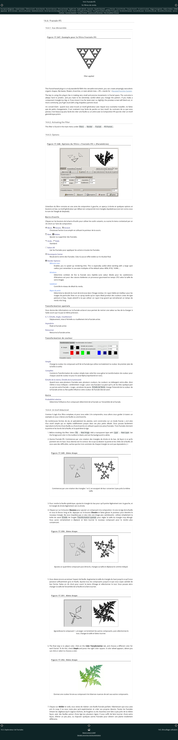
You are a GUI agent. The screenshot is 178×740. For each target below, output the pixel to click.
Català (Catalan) (20, 9)
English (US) (72, 9)
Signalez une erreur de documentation (89, 735)
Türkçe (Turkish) (82, 13)
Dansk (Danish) (40, 9)
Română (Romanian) (126, 11)
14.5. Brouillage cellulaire (167, 730)
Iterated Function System (122, 91)
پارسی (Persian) (110, 9)
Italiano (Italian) (168, 9)
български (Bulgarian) (7, 9)
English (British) (81, 9)
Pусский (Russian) (138, 11)
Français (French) (131, 9)
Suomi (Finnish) (121, 9)
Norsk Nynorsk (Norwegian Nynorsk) (55, 11)
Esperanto (90, 9)
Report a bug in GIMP (89, 733)
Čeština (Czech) (30, 9)
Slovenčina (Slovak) (151, 11)
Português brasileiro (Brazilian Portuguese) (106, 11)
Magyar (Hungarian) (156, 9)
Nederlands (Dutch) (38, 11)
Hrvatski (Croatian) (143, 9)
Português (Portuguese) (84, 11)
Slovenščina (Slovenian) (164, 11)
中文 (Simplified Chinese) (111, 13)
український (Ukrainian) (95, 13)
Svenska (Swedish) (71, 13)
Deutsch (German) (51, 9)
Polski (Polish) (72, 11)
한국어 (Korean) (13, 11)
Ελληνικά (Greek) (63, 9)
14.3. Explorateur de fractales (12, 730)
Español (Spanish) (99, 9)
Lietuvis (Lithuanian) (24, 11)
